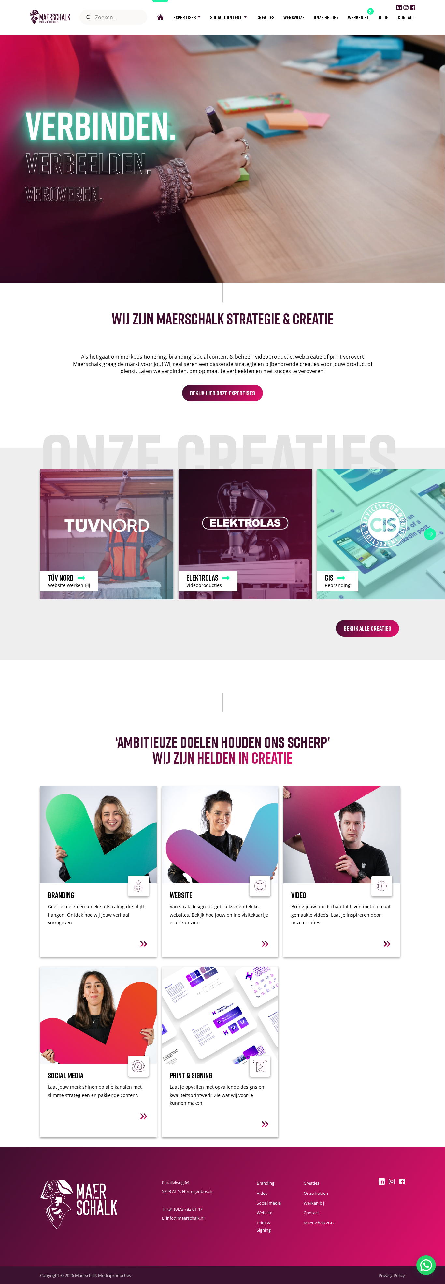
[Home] (160, 17)
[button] (426, 1265)
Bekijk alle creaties (367, 628)
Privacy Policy (392, 1275)
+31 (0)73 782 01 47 (182, 1209)
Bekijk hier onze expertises (222, 393)
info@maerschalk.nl (183, 1218)
